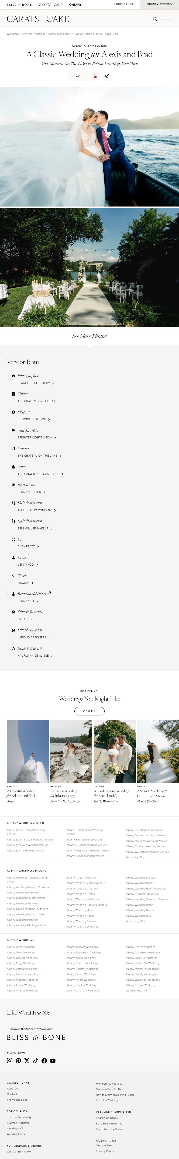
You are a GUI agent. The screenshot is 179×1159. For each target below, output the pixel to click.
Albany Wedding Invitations (82, 899)
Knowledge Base (17, 1099)
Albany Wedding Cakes (80, 894)
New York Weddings (33, 33)
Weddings (13, 33)
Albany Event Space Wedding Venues (30, 839)
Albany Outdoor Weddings (82, 963)
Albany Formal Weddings (22, 968)
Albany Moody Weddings (141, 974)
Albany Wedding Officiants (82, 926)
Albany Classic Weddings (22, 957)
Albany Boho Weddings (21, 946)
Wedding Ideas (16, 1134)
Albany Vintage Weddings (22, 990)
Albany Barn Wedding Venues (84, 839)
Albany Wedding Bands (140, 910)
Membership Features (109, 1083)
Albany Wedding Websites (22, 892)
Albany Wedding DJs (138, 915)
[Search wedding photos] (75, 4)
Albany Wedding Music (80, 910)
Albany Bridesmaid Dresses (142, 894)
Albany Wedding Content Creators (28, 887)
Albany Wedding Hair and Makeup (87, 904)
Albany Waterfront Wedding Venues (147, 852)
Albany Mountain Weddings (83, 990)
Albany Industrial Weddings (23, 974)
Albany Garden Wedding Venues (145, 835)
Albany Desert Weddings (81, 974)
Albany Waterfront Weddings (143, 952)
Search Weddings (106, 1118)
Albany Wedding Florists (81, 877)
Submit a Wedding (18, 1122)
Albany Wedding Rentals (81, 921)
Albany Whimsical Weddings (143, 979)
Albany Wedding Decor (80, 915)
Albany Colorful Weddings (141, 957)
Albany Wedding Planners (22, 919)
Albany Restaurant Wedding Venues (88, 850)
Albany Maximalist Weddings (143, 963)
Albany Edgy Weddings (21, 963)
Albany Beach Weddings (140, 946)
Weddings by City (136, 990)
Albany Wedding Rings (139, 904)
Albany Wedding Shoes (140, 883)
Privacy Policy (105, 1151)
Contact (12, 1094)
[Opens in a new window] (19, 4)
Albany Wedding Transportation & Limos (27, 879)
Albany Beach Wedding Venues (85, 855)
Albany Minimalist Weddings (143, 968)
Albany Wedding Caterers (82, 888)
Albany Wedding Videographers (85, 883)
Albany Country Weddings (82, 968)
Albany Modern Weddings (22, 979)
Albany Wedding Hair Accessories (146, 888)
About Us (12, 1088)
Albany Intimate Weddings (82, 946)
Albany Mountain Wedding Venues (146, 841)
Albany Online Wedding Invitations (27, 908)
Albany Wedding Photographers (26, 925)
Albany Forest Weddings (81, 979)
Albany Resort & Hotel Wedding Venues (26, 832)
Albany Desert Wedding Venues (145, 830)
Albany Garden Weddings (81, 985)
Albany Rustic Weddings (21, 985)
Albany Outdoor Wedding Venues (146, 846)
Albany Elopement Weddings (83, 952)
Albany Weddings (58, 33)
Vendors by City (135, 921)
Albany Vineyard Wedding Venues (27, 845)
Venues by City (135, 857)
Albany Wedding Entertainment (26, 897)
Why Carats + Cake (19, 1151)
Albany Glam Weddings (21, 952)
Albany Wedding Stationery (23, 903)
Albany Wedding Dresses (141, 877)
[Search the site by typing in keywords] (153, 19)
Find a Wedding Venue (109, 1129)
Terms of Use (104, 1145)
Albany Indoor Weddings (81, 957)
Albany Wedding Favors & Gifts (25, 914)
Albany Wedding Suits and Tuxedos (147, 899)
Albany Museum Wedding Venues (86, 845)
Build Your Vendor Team (110, 1123)
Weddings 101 (15, 1128)
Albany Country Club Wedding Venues (84, 832)
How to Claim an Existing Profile (115, 1094)
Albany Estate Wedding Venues (26, 850)
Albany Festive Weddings (141, 985)
